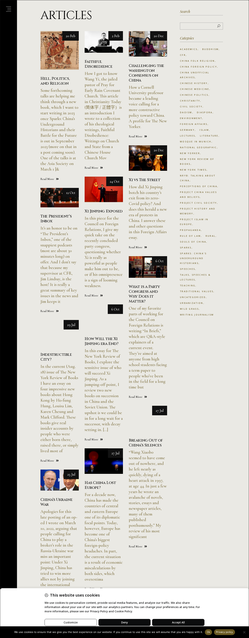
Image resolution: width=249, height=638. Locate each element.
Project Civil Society (198, 202)
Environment (191, 118)
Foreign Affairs (194, 124)
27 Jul (160, 410)
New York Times (193, 169)
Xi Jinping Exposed (104, 211)
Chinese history (194, 83)
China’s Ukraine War (56, 502)
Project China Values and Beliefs (198, 194)
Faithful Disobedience (98, 64)
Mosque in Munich (195, 141)
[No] (244, 632)
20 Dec (159, 36)
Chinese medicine (194, 89)
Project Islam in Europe (194, 222)
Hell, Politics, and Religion (55, 81)
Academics (189, 49)
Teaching (187, 285)
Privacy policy (224, 632)
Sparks (186, 247)
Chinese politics (194, 94)
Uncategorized (193, 297)
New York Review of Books (197, 161)
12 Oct (70, 192)
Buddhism (210, 49)
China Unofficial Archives (195, 75)
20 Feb (70, 36)
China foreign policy (198, 66)
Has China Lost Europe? (100, 485)
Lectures (187, 135)
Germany (187, 129)
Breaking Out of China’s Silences (146, 443)
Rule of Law (190, 235)
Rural (211, 235)
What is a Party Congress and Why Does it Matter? (144, 294)
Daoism (186, 112)
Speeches (187, 268)
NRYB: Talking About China (198, 178)
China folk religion (197, 60)
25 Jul (71, 474)
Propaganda (190, 230)
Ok (208, 632)
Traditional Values (196, 291)
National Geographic (198, 147)
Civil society (191, 106)
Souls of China (193, 241)
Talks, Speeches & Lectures (195, 277)
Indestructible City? (56, 357)
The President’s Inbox (56, 219)
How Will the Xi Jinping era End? (101, 341)
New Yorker (190, 153)
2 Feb (115, 36)
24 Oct (114, 181)
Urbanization (191, 302)
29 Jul (71, 325)
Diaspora (204, 112)
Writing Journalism (197, 314)
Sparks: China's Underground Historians (193, 258)
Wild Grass (189, 308)
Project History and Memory (198, 211)
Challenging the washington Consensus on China (146, 73)
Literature (209, 135)
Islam (204, 129)
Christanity (190, 100)
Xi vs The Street (144, 179)
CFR (183, 54)
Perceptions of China (198, 186)
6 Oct (159, 261)
